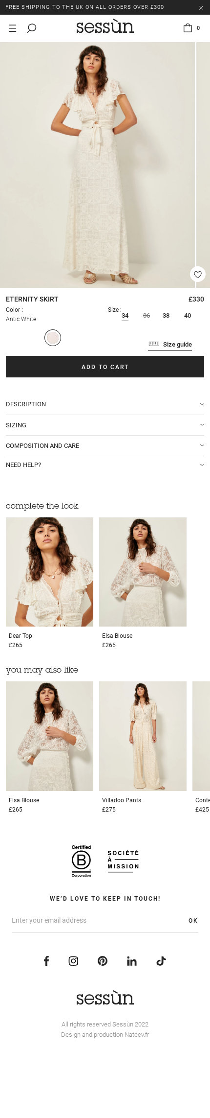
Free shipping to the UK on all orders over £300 (84, 7)
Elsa (117, 635)
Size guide (177, 344)
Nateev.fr (137, 1034)
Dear (20, 635)
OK (193, 920)
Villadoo (121, 800)
